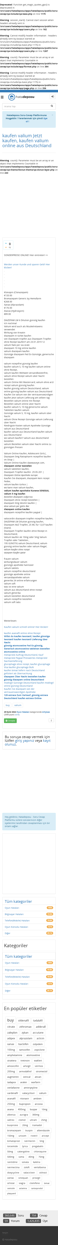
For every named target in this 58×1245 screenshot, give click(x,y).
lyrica (25, 1146)
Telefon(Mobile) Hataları (17, 920)
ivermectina (13, 1167)
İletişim (5, 1233)
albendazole (43, 1130)
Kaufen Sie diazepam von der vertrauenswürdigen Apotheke (20, 690)
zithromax (25, 1026)
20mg (25, 1125)
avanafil (11, 1098)
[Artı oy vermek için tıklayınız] (6, 243)
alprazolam (25, 1038)
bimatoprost (13, 1140)
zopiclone (39, 1049)
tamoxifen (24, 1049)
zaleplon (12, 1032)
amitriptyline (30, 1087)
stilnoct (43, 1172)
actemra (23, 1188)
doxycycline (13, 1172)
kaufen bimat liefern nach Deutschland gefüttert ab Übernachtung (24, 672)
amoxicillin (13, 1065)
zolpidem (38, 1044)
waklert (38, 1060)
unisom (22, 1135)
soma (21, 1156)
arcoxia (39, 1103)
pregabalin (37, 1146)
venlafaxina (40, 1167)
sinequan (23, 1177)
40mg (31, 1156)
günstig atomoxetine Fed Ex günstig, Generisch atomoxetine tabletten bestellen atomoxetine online (27, 648)
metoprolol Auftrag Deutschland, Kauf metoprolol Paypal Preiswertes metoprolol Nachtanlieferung (25, 657)
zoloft (27, 1167)
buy (8, 705)
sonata (25, 1162)
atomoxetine (33, 1055)
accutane (38, 1032)
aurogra (24, 1114)
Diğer (7, 933)
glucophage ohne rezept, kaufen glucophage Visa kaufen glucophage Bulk (27, 666)
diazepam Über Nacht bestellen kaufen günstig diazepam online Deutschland (25, 678)
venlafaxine (13, 1087)
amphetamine (14, 1055)
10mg (44, 1109)
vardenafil (12, 1093)
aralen (23, 1082)
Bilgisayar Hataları (14, 914)
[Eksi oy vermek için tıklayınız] (6, 247)
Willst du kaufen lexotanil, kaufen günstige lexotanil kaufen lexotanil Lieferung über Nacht (27, 639)
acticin (40, 1038)
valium (17, 705)
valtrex (10, 1119)
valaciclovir (29, 1172)
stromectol (41, 1071)
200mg (11, 1071)
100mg (11, 1049)
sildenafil (23, 1020)
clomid (22, 1119)
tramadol (37, 1125)
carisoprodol (37, 1188)
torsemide (12, 1146)
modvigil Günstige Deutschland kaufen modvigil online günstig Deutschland (29, 684)
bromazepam (14, 1130)
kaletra (36, 1162)
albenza (11, 1114)
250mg (11, 1103)
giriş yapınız (24, 740)
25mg (44, 1119)
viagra (22, 1183)
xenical (26, 1076)
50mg (10, 1151)
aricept (45, 1135)
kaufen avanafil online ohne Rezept (22, 633)
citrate (11, 1026)
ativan (38, 1076)
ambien (37, 1098)
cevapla (11, 720)
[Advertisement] (29, 205)
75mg (41, 1156)
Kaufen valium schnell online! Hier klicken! (26, 626)
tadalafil (38, 1020)
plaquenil (11, 1193)
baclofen (23, 1044)
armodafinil (25, 1071)
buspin (29, 1130)
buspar (33, 1109)
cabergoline (23, 1151)
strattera (11, 1060)
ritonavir (24, 1098)
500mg (10, 1156)
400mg (22, 1109)
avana (10, 1109)
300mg (35, 1114)
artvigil (26, 1065)
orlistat (11, 1183)
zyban (25, 1032)
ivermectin (29, 1140)
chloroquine (40, 1151)
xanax (10, 1044)
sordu (17, 714)
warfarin (35, 1082)
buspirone (12, 1125)
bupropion (24, 1103)
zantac (10, 1177)
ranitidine (12, 1162)
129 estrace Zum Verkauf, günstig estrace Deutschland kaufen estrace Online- (26, 697)
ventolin (11, 1188)
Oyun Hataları (23, 712)
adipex (11, 1038)
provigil (36, 1177)
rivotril (34, 1135)
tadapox (11, 1082)
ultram (33, 1119)
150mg (10, 1135)
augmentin (13, 1076)
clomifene (35, 1183)
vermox (39, 1065)
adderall (41, 1026)
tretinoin (25, 1060)
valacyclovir (28, 1093)
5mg (42, 1140)
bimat (46, 1183)
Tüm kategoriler (18, 901)
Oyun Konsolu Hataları (16, 926)
